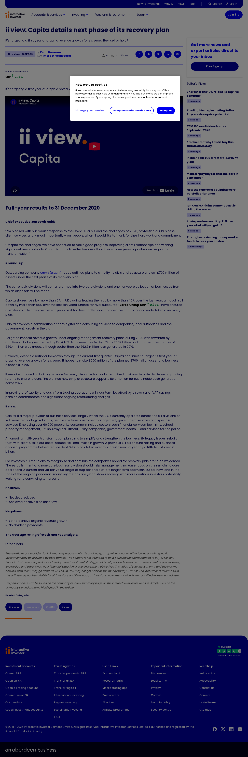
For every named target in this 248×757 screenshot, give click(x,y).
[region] (125, 98)
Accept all (165, 110)
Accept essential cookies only (132, 110)
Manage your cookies (89, 110)
